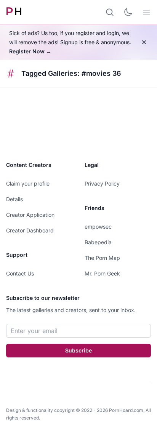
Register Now (30, 51)
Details (14, 199)
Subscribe (78, 350)
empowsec (98, 226)
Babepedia (98, 242)
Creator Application (30, 214)
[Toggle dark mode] (128, 12)
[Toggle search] (109, 12)
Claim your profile (28, 183)
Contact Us (20, 273)
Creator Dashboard (30, 230)
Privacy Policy (102, 183)
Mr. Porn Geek (102, 273)
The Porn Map (102, 258)
